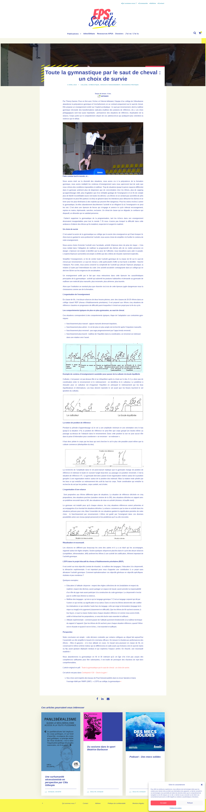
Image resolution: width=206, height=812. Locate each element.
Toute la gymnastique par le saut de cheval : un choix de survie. (105, 668)
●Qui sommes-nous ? (129, 3)
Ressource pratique (130, 85)
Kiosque (51, 791)
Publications (73, 34)
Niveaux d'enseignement (110, 85)
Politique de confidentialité (116, 803)
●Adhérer (152, 3)
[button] (202, 785)
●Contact (161, 3)
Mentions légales (138, 803)
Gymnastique (94, 85)
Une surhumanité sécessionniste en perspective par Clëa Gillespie (56, 781)
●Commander (143, 3)
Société (58, 791)
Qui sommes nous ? (69, 803)
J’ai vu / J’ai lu (132, 34)
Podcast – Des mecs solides (145, 756)
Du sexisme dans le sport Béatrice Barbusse (101, 748)
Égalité (93, 791)
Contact (85, 803)
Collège (84, 85)
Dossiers (119, 34)
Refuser (190, 803)
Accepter (163, 803)
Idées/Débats (89, 34)
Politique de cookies (176, 808)
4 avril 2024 (72, 85)
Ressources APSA (105, 34)
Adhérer (98, 803)
